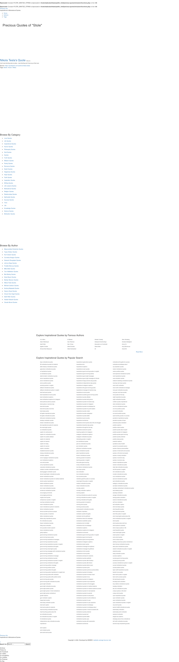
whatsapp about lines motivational (121, 619)
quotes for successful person (120, 446)
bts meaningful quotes (45, 427)
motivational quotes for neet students (85, 591)
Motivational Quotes (10, 189)
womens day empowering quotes (121, 623)
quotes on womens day (119, 457)
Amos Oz (124, 344)
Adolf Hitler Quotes (9, 297)
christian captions (44, 455)
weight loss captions (118, 616)
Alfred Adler (98, 346)
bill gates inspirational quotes (47, 413)
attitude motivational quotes (47, 387)
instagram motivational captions (84, 434)
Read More (139, 352)
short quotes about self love (120, 523)
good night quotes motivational (48, 593)
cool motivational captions (46, 460)
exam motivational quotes (46, 504)
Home (5, 13)
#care (10, 67)
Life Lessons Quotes (10, 186)
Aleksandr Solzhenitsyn (101, 342)
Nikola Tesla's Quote (13, 60)
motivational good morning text (84, 537)
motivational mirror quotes (83, 551)
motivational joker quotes (82, 544)
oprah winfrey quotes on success (121, 415)
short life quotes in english (119, 514)
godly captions (43, 532)
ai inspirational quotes (45, 371)
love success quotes (81, 476)
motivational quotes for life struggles (85, 584)
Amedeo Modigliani (127, 342)
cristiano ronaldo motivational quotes (49, 469)
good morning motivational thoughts (49, 563)
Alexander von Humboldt (101, 344)
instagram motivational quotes (84, 436)
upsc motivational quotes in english (122, 602)
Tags (5, 17)
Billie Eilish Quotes (9, 269)
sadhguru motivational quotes (120, 483)
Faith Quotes (8, 177)
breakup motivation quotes (47, 420)
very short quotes (117, 605)
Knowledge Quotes (9, 208)
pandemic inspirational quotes (120, 418)
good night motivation (45, 584)
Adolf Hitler (43, 344)
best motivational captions (46, 397)
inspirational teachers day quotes (84, 425)
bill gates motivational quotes (47, 415)
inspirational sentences (82, 420)
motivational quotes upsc (82, 619)
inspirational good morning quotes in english (87, 371)
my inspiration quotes (118, 366)
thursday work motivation (119, 581)
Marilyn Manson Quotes (11, 280)
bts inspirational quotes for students (49, 425)
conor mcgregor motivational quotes (49, 457)
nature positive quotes (118, 371)
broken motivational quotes (47, 422)
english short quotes (45, 497)
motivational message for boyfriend (85, 546)
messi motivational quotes (83, 485)
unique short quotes (118, 593)
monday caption (80, 488)
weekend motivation (118, 614)
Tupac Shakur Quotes (10, 252)
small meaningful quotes (119, 532)
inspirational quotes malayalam (84, 413)
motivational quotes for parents (84, 593)
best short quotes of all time (47, 408)
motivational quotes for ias (83, 577)
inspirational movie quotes (83, 392)
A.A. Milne (42, 339)
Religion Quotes (9, 191)
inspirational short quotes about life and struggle (88, 422)
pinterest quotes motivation (119, 422)
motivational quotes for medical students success (88, 588)
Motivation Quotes (9, 214)
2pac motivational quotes (46, 362)
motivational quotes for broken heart (85, 574)
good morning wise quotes (47, 579)
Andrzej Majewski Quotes (11, 288)
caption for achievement (46, 432)
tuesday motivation (117, 586)
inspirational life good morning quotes (86, 387)
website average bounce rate (102, 640)
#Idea (14, 67)
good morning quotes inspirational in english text (52, 572)
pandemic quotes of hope (119, 420)
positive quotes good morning (120, 434)
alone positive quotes (45, 383)
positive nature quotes (118, 427)
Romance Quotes (9, 166)
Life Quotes (7, 141)
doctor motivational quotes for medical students (52, 478)
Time (5, 203)
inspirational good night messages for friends (87, 378)
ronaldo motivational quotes (120, 474)
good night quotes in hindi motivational (50, 591)
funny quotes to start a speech (47, 528)
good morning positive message (48, 565)
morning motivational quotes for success (86, 495)
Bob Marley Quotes (10, 274)
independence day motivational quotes (50, 621)
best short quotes (44, 406)
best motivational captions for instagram (50, 399)
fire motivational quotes (46, 521)
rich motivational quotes (119, 471)
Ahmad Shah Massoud (46, 349)
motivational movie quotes (83, 553)
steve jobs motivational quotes (120, 546)
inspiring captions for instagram (84, 432)
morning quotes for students (83, 502)
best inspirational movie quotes (48, 394)
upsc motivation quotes (118, 598)
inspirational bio (80, 364)
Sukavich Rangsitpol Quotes (12, 260)
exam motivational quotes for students (49, 506)
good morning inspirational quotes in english (51, 544)
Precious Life (4, 8)
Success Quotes (9, 200)
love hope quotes (80, 469)
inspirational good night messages (85, 376)
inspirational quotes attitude (83, 397)
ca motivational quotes (45, 429)
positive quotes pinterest (119, 436)
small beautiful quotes (118, 530)
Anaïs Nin (124, 349)
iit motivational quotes (45, 619)
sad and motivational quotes (120, 478)
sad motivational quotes (119, 481)
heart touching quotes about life (48, 612)
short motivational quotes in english (122, 518)
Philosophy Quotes (9, 149)
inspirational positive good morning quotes (87, 394)
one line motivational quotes (120, 406)
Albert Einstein (71, 346)
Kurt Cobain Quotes (10, 255)
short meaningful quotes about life (121, 516)
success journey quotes (119, 560)
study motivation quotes (119, 553)
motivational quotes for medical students (86, 586)
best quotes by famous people (47, 401)
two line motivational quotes (120, 588)
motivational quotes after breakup (84, 560)
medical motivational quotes (83, 483)
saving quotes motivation (119, 497)
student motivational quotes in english (122, 549)
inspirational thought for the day (84, 427)
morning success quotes (82, 506)
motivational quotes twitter (83, 616)
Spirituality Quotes (9, 197)
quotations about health (119, 443)
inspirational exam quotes (83, 369)
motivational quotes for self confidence (86, 598)
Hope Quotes (8, 175)
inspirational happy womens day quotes (86, 380)
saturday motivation (118, 492)
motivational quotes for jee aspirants (85, 581)
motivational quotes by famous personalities (87, 570)
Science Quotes (9, 211)
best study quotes (44, 411)
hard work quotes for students (47, 607)
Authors (6, 15)
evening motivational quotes (47, 502)
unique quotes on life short (119, 591)
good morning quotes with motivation (49, 574)
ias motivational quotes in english (48, 616)
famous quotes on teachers (47, 514)
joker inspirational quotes (82, 453)
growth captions (44, 595)
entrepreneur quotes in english (48, 499)
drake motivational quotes (46, 483)
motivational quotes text (82, 614)
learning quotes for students (83, 457)
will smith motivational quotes (120, 621)
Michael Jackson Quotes (11, 285)
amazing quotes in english (46, 385)
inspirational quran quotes (83, 418)
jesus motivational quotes (82, 450)
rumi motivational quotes (119, 476)
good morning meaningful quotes (48, 549)
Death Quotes (8, 169)
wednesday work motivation (120, 612)
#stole (5, 67)
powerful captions (117, 441)
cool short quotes (44, 462)
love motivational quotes (82, 474)
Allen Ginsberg (125, 339)
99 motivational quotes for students (49, 364)
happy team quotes (45, 600)
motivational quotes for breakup (84, 572)
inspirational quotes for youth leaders (85, 408)
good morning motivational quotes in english (51, 560)
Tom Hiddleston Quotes (11, 271)
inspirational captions (81, 366)
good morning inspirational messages (49, 539)
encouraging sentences (46, 495)
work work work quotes (46, 632)
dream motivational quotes (47, 485)
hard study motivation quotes (47, 602)
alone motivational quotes (46, 380)
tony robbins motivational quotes (121, 584)
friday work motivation (45, 525)
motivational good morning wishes (85, 539)
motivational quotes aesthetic (83, 558)
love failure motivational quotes (84, 467)
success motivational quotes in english (122, 563)
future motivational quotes (46, 530)
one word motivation (118, 411)
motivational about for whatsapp (84, 518)
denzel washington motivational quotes (50, 474)
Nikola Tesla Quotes (10, 283)
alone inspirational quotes (46, 378)
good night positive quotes (46, 588)
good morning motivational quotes (48, 558)
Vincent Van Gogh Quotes (11, 294)
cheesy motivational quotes (47, 453)
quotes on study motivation (119, 455)
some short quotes (117, 537)
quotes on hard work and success (121, 450)
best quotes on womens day (47, 404)
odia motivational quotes (119, 404)
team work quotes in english (120, 574)
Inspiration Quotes (9, 180)
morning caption (80, 492)
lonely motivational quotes (83, 464)
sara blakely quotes (118, 490)
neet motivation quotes (118, 378)
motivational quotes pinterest (83, 612)
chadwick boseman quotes (47, 450)
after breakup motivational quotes (48, 366)
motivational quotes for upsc (83, 600)
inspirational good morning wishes (85, 373)
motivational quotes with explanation (85, 621)
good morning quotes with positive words (50, 577)
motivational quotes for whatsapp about (86, 607)
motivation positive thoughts (83, 514)
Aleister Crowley (99, 339)
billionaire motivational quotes (47, 418)
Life (5, 205)
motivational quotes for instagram (84, 579)
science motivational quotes (120, 499)
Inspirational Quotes (10, 144)
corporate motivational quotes (47, 467)
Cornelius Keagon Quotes (11, 257)
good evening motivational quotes (48, 535)
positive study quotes (118, 439)
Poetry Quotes (8, 163)
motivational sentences (82, 623)
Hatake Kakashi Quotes (11, 299)
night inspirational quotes (119, 397)
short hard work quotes (118, 511)
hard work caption (44, 605)
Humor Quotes (8, 146)
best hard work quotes (45, 392)
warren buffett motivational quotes (121, 607)
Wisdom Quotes (9, 161)
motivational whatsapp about (120, 364)
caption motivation (44, 448)
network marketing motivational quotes (122, 380)
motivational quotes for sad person (85, 595)
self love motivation (118, 502)
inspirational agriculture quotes (84, 362)
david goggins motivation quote (48, 471)
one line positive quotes (119, 408)
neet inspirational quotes (119, 376)
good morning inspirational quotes (48, 542)
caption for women (44, 446)
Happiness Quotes (9, 172)
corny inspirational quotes (46, 464)
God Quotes (7, 152)
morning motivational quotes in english (86, 497)
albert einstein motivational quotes (48, 376)
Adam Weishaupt (44, 342)
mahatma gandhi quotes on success (85, 478)
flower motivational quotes (46, 523)
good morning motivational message (49, 556)
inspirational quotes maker (83, 411)
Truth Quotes (8, 158)
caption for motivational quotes (48, 434)
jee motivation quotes (81, 446)
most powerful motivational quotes (85, 509)
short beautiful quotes (118, 509)
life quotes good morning (82, 462)
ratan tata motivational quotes (120, 467)
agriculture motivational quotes (48, 369)
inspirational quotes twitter (83, 415)
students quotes (117, 551)
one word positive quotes (119, 413)
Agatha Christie (44, 346)
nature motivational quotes (119, 369)
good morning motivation (46, 553)
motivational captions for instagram (85, 530)
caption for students (45, 439)
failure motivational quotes (46, 509)
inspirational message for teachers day (86, 390)
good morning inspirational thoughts (49, 546)
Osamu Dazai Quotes (10, 291)
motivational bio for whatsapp (83, 525)
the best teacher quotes (119, 579)
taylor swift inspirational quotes (120, 570)
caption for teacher (45, 441)
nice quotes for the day (118, 394)
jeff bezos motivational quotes (83, 448)
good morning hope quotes (47, 537)
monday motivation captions (83, 490)
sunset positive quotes (118, 567)
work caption (43, 627)
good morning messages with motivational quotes (52, 551)
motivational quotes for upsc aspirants (86, 602)
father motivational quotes (46, 516)
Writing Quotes (8, 183)
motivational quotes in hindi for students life (87, 609)
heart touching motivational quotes (49, 609)
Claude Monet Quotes (10, 302)
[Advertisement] (58, 41)
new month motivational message (121, 387)
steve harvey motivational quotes (121, 544)
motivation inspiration (81, 511)
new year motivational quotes (120, 390)
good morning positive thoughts (48, 570)
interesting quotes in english (83, 439)
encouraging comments (46, 492)
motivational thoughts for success (121, 362)
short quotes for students (119, 525)
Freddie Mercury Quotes (11, 266)
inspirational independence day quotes (86, 383)
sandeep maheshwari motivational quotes (123, 488)
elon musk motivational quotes (47, 488)
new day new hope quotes (119, 383)
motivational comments (82, 532)
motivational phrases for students (84, 556)
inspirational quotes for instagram (84, 404)
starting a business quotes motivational (122, 542)
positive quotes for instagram (120, 432)
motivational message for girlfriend (85, 549)
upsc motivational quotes (119, 600)
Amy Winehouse (126, 346)
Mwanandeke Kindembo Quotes (13, 249)
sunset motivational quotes (119, 565)
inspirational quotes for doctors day (85, 401)
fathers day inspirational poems (48, 518)
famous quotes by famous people (48, 511)
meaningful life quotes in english (84, 481)
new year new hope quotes (120, 392)
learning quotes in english (83, 460)
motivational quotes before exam (84, 565)
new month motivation (118, 385)
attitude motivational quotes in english (49, 390)
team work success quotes (119, 577)
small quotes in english (118, 535)
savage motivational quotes (120, 495)
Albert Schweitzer (71, 349)
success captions (117, 556)
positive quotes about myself (120, 429)
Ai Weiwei (69, 339)
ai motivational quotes (45, 373)
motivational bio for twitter (82, 523)
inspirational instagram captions (84, 385)
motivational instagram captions (84, 542)
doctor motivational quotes (46, 476)
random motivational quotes (120, 464)
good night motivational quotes (48, 586)
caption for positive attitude (47, 436)
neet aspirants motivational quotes (121, 373)
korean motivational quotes (83, 455)
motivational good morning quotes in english (87, 535)
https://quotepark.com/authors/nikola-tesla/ (17, 66)
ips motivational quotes (82, 441)
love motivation (80, 471)
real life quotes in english (119, 469)
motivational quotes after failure (84, 563)
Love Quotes (8, 138)
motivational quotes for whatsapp (84, 605)
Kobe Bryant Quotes (10, 277)
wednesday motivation (118, 609)
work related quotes (45, 630)
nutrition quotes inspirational (120, 401)
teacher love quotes (118, 572)
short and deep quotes (118, 506)
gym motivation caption (46, 598)
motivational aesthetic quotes (83, 521)
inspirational (43, 623)
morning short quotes (81, 504)
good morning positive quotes (47, 567)
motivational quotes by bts (83, 567)
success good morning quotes (120, 558)
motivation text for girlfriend (83, 516)
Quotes (6, 155)
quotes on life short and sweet (120, 453)
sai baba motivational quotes (120, 485)
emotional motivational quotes (47, 490)
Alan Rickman (70, 342)
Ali (95, 349)
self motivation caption (118, 504)
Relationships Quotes (10, 194)
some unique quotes (118, 539)
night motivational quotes (119, 399)
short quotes (116, 521)
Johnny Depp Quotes (10, 263)
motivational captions (81, 528)
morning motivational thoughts (84, 499)
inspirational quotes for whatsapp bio (85, 406)
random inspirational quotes (120, 462)
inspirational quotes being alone (84, 399)
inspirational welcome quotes (83, 429)
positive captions (117, 425)
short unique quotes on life (119, 528)
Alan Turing (70, 344)
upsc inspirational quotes (119, 595)
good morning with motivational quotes (50, 581)
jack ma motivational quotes (83, 443)
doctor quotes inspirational (47, 481)
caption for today (44, 443)
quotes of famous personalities (120, 448)
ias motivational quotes (46, 614)
